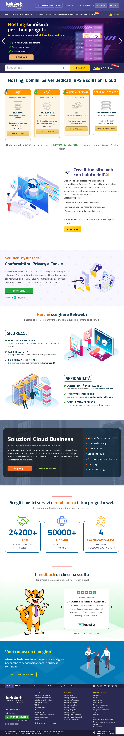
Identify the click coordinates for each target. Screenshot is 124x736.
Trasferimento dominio (43, 698)
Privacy (7, 733)
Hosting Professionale (71, 700)
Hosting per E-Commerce (72, 715)
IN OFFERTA (115, 65)
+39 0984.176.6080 (45, 5)
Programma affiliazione (101, 710)
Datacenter (97, 695)
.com (96, 67)
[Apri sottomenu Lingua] (61, 5)
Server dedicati (40, 707)
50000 (59, 532)
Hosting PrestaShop (71, 705)
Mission (95, 698)
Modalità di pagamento (101, 705)
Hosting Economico (70, 698)
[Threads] (117, 686)
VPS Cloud (38, 705)
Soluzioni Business (41, 702)
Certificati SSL (39, 712)
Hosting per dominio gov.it (73, 717)
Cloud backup (39, 710)
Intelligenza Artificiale (71, 720)
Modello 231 (97, 727)
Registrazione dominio (42, 695)
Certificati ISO (98, 707)
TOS (17, 733)
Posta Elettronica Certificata (44, 715)
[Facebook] (95, 686)
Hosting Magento (70, 710)
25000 (20, 532)
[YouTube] (106, 686)
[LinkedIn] (102, 686)
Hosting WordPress (70, 702)
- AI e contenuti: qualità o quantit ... (60, 686)
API (94, 717)
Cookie (12, 733)
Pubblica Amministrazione (43, 700)
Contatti (96, 715)
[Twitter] (99, 686)
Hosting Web (68, 695)
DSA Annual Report (35, 733)
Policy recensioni (24, 733)
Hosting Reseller (69, 712)
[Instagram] (110, 686)
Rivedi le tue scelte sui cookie (51, 733)
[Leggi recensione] (86, 624)
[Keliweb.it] (14, 5)
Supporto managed (41, 717)
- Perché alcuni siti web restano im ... (30, 686)
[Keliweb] (14, 699)
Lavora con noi (98, 702)
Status (37, 720)
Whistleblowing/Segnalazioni (103, 720)
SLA (94, 712)
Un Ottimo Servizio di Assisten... (86, 601)
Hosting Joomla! (69, 707)
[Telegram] (113, 686)
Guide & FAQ (97, 700)
